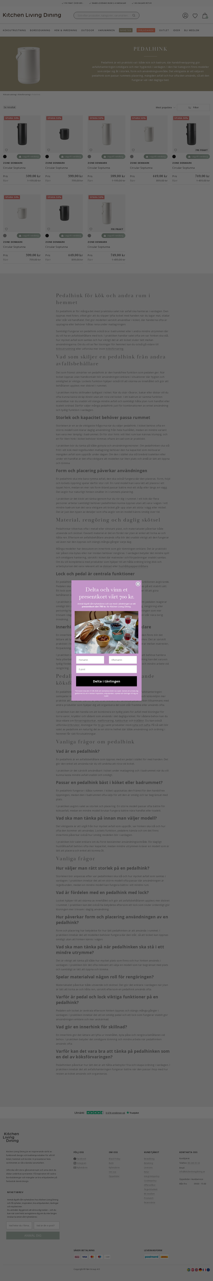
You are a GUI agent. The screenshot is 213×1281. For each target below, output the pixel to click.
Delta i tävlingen (106, 681)
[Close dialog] (138, 584)
